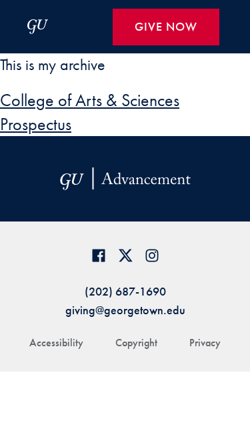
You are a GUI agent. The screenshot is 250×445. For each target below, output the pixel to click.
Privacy (205, 343)
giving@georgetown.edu (125, 310)
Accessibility (56, 343)
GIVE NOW (166, 26)
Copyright (136, 343)
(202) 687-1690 (125, 291)
